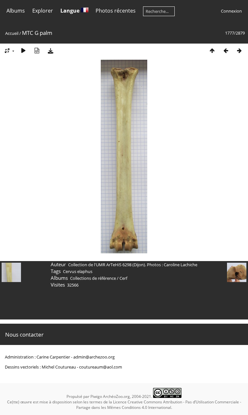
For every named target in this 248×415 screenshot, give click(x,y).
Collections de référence (93, 278)
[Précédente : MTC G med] (225, 50)
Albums (15, 10)
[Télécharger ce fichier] (50, 50)
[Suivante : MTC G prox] (239, 50)
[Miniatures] (212, 50)
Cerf (123, 278)
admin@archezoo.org (94, 357)
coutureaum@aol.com (100, 367)
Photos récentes (116, 10)
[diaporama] (23, 50)
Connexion (231, 11)
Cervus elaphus (77, 271)
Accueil (11, 33)
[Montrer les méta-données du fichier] (37, 50)
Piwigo (96, 396)
